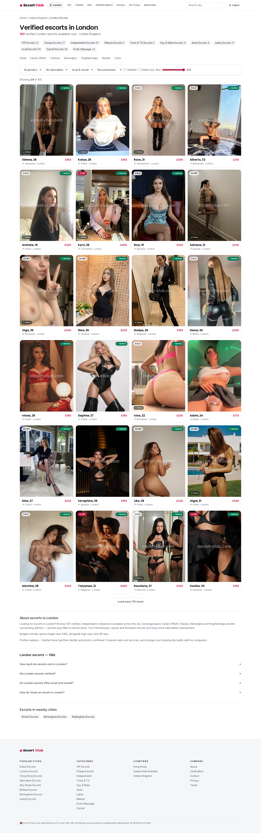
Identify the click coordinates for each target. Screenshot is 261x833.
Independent (104, 5)
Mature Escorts (114, 42)
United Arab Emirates (145, 771)
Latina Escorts (224, 42)
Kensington (70, 58)
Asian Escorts (200, 42)
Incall (121, 5)
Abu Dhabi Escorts (30, 785)
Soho (118, 58)
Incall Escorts (31, 49)
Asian (80, 789)
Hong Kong (139, 766)
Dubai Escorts (28, 766)
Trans (79, 5)
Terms (193, 785)
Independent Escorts (85, 42)
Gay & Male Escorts (173, 42)
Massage (150, 5)
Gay (89, 5)
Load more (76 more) (130, 601)
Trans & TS (83, 780)
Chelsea (55, 58)
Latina (80, 794)
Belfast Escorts (28, 789)
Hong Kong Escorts (31, 775)
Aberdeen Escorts (30, 780)
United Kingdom (38, 17)
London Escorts (29, 771)
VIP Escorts (30, 42)
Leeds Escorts (28, 798)
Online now (147, 69)
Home (23, 17)
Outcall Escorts (57, 49)
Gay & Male (83, 785)
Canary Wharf (38, 58)
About (193, 766)
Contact (194, 775)
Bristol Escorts (30, 716)
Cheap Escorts (54, 42)
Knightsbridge (89, 58)
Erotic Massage (84, 49)
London (57, 5)
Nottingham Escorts (83, 716)
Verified (131, 69)
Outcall (134, 5)
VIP (69, 5)
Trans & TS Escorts (142, 42)
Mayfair (106, 58)
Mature (81, 798)
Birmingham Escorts (55, 716)
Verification (196, 771)
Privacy (194, 780)
